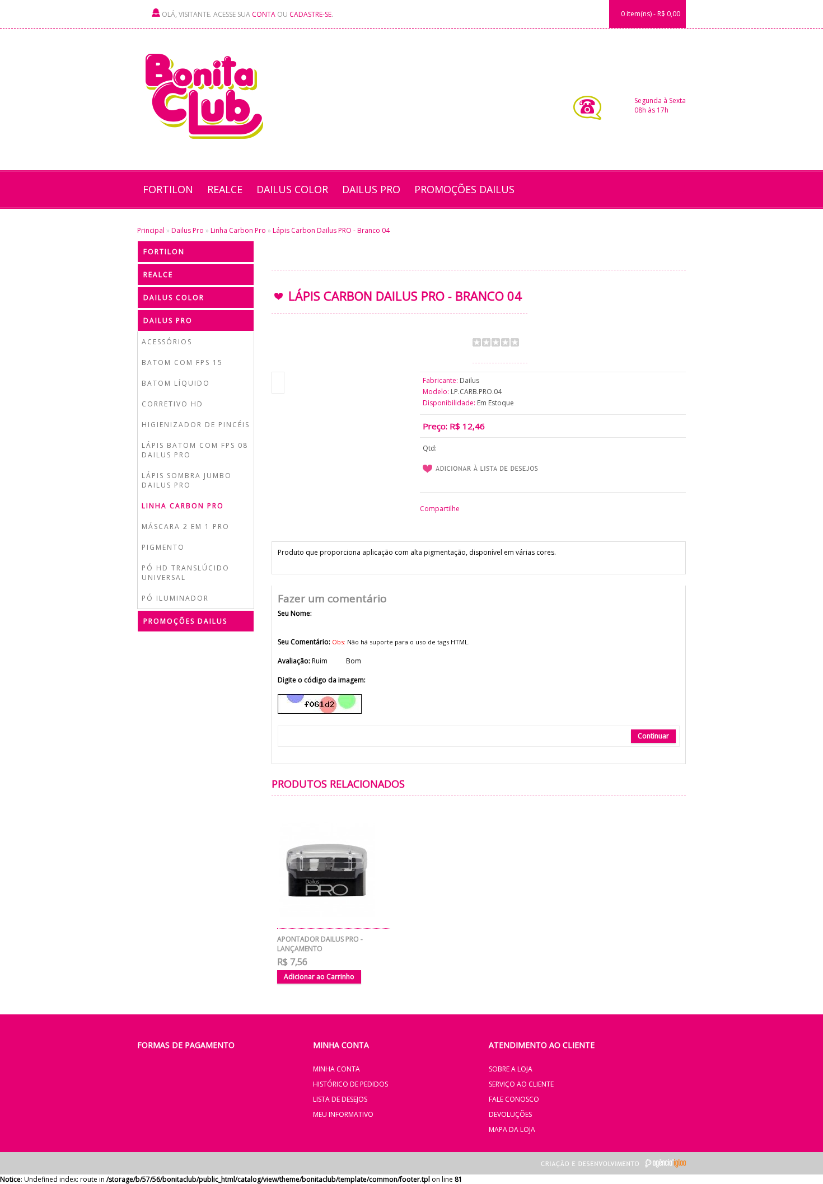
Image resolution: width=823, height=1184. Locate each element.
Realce (224, 189)
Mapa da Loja (512, 1129)
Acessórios (167, 342)
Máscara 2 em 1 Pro (186, 526)
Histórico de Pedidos (350, 1084)
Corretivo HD (172, 404)
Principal (151, 230)
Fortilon (168, 189)
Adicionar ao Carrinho (319, 976)
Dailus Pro (371, 189)
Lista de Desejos (340, 1099)
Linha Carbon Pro (238, 230)
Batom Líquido (176, 383)
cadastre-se (310, 14)
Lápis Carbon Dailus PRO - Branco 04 (331, 230)
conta (263, 14)
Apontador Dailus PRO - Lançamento (320, 943)
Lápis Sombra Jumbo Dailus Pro (187, 480)
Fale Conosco (514, 1099)
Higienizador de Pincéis (196, 424)
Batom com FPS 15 (182, 362)
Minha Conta (336, 1069)
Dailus (469, 380)
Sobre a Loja (510, 1069)
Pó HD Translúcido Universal (186, 572)
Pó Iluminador (175, 598)
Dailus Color (292, 189)
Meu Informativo (343, 1114)
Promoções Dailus (464, 189)
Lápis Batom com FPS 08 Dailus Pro (195, 450)
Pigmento (163, 547)
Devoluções (510, 1114)
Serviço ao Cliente (521, 1084)
